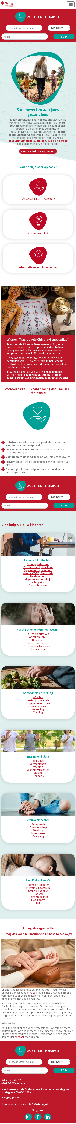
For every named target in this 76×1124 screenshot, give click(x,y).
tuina (51, 140)
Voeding (38, 712)
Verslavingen (38, 648)
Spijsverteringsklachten (38, 570)
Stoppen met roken (38, 703)
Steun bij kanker (38, 890)
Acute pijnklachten (38, 564)
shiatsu (30, 140)
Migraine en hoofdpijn (38, 579)
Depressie (38, 639)
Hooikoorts (38, 899)
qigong (63, 140)
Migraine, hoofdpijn (38, 887)
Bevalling (38, 830)
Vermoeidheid (38, 763)
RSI (38, 902)
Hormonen (38, 833)
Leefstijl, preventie (38, 700)
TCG (31, 992)
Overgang (38, 836)
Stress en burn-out (38, 633)
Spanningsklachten (38, 769)
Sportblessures (38, 585)
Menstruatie (38, 824)
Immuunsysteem (38, 706)
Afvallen (38, 697)
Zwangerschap (38, 827)
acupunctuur (16, 140)
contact (20, 1036)
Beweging (38, 709)
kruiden (41, 140)
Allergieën (38, 582)
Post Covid (38, 760)
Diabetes (38, 893)
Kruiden (38, 772)
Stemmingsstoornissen (38, 645)
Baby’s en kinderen (38, 884)
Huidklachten (38, 576)
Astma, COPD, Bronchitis (38, 573)
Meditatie (38, 775)
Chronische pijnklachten (38, 567)
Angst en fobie (38, 636)
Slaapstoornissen (38, 642)
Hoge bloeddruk (38, 896)
